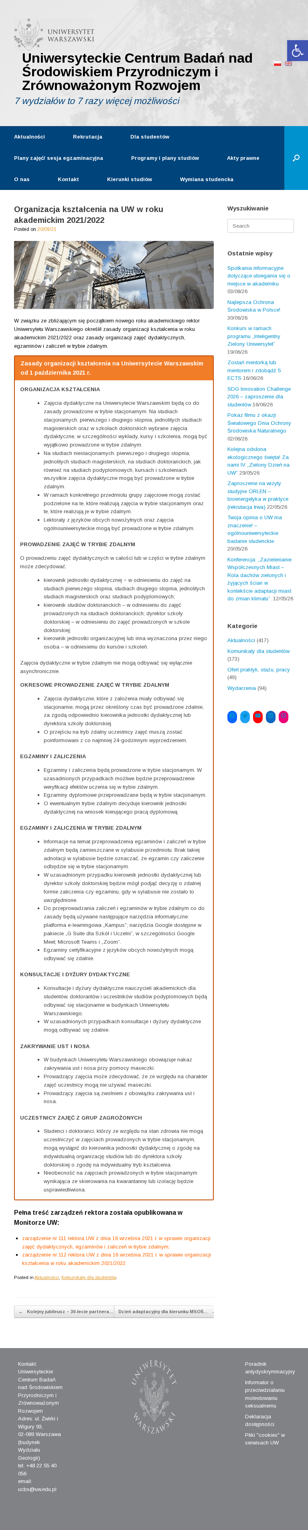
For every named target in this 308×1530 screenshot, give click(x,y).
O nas (22, 179)
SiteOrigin (147, 1514)
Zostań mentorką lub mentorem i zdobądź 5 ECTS (254, 370)
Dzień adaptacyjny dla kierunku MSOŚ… (167, 1311)
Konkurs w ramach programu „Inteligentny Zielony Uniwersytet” (253, 336)
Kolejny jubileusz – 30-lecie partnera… (65, 1311)
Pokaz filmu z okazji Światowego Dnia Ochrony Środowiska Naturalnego (259, 423)
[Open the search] (296, 158)
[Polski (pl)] (277, 63)
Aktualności (29, 137)
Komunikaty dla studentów (88, 1277)
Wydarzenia (241, 688)
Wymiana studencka (206, 179)
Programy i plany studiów (165, 158)
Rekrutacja (87, 137)
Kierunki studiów (129, 179)
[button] (297, 50)
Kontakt (68, 179)
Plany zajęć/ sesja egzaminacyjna (58, 158)
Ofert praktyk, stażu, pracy (258, 670)
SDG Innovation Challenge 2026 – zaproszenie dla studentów (259, 397)
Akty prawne (243, 158)
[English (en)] (288, 63)
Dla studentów (149, 137)
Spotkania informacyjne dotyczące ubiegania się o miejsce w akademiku (258, 276)
